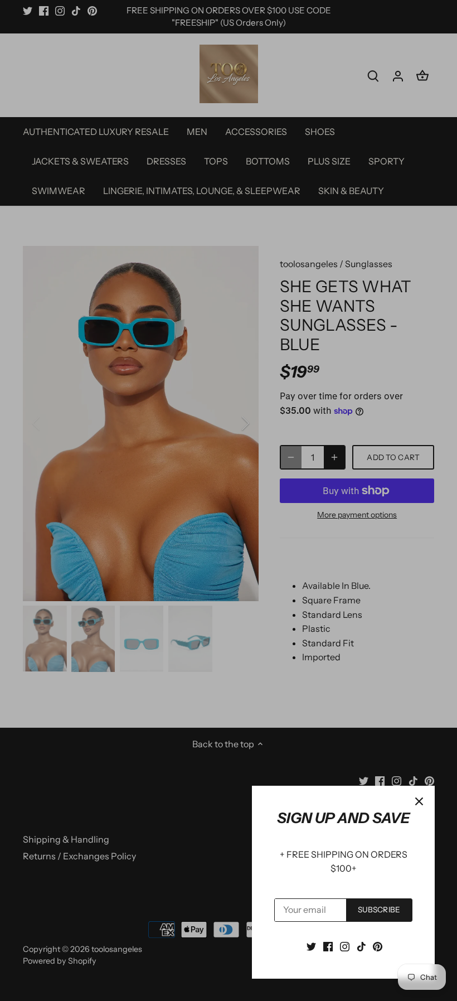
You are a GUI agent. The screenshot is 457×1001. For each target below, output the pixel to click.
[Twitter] (311, 946)
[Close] (419, 801)
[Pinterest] (377, 946)
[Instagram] (344, 946)
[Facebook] (328, 946)
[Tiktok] (361, 946)
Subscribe (379, 909)
